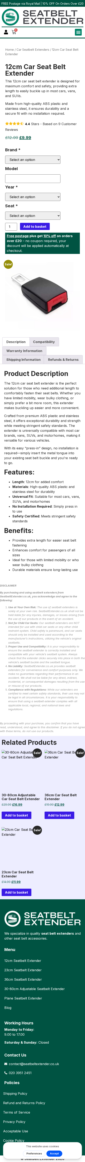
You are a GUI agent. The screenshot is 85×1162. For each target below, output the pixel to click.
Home (9, 50)
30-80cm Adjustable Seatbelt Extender (34, 989)
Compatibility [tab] (44, 342)
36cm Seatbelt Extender (23, 979)
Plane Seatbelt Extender (23, 998)
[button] (78, 32)
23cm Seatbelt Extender (23, 970)
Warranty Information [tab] (24, 351)
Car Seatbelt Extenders (33, 50)
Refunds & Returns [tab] (63, 360)
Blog (7, 1008)
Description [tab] (16, 342)
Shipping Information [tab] (23, 360)
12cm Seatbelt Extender (22, 961)
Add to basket (34, 226)
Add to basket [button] (16, 815)
